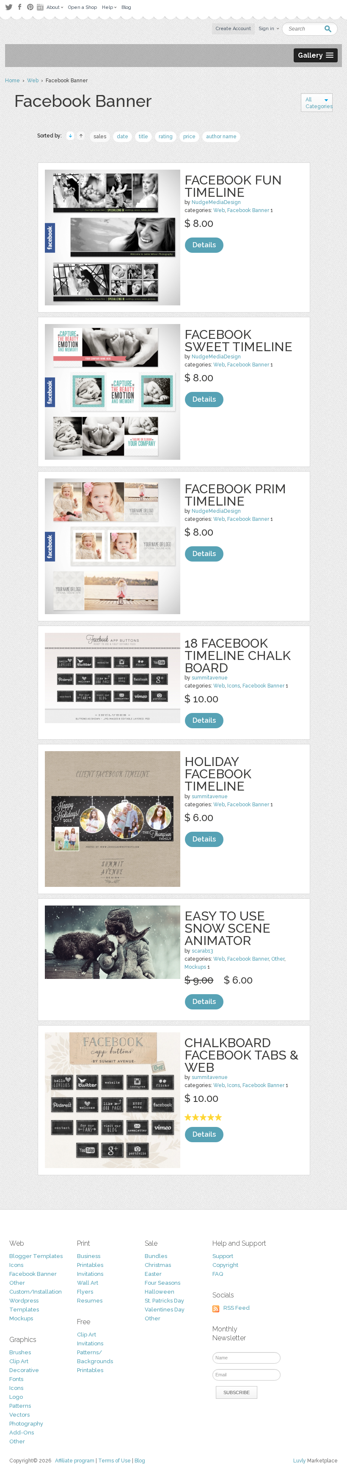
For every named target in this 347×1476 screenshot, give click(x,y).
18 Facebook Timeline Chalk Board (238, 655)
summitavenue (210, 678)
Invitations (90, 1274)
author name (221, 137)
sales (100, 137)
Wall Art (87, 1283)
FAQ (217, 1274)
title (143, 137)
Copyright (225, 1265)
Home (12, 81)
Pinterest (30, 7)
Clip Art (18, 1361)
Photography (26, 1423)
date (122, 137)
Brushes (20, 1352)
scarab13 (202, 951)
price (189, 137)
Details (204, 245)
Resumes (89, 1300)
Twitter (8, 7)
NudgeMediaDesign (216, 202)
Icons (233, 686)
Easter (153, 1274)
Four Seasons (162, 1283)
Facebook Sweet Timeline (238, 340)
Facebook (19, 7)
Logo (16, 1397)
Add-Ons (21, 1432)
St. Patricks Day (164, 1300)
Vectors (19, 1415)
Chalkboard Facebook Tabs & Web (241, 1055)
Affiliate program (74, 1461)
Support (222, 1256)
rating (166, 137)
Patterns (20, 1406)
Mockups (195, 967)
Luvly (299, 1461)
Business (88, 1256)
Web (33, 81)
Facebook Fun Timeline (233, 186)
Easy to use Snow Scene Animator (227, 928)
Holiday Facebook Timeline (218, 774)
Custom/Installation (35, 1292)
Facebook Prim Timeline (235, 495)
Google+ (41, 7)
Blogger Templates (36, 1256)
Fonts (16, 1379)
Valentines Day (165, 1309)
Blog (140, 1461)
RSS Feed (236, 1308)
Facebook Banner (248, 210)
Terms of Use (114, 1461)
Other (277, 959)
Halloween (159, 1292)
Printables (90, 1265)
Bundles (156, 1256)
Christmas (158, 1265)
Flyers (85, 1292)
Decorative (24, 1370)
